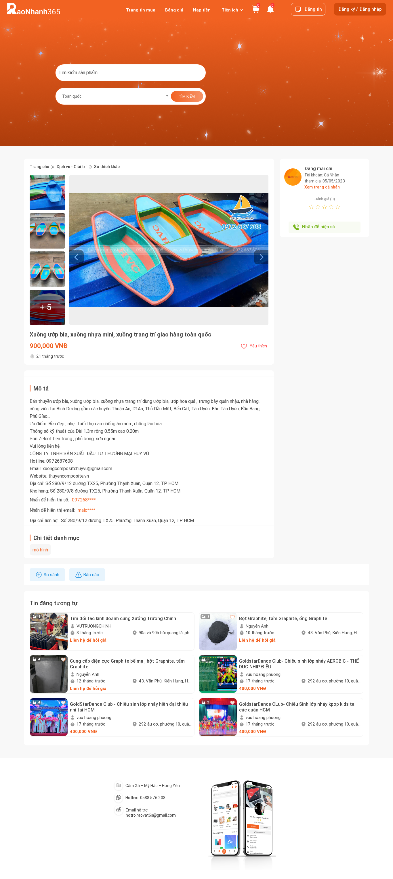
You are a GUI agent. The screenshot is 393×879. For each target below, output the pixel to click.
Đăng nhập (370, 9)
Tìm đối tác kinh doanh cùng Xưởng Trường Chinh (123, 618)
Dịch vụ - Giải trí (72, 166)
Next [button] (265, 250)
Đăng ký (346, 9)
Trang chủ (39, 166)
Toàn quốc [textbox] (71, 96)
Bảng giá (174, 10)
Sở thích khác (107, 166)
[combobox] (113, 96)
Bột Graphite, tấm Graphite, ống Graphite (283, 618)
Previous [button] (72, 250)
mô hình (40, 550)
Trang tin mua (140, 10)
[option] (168, 250)
